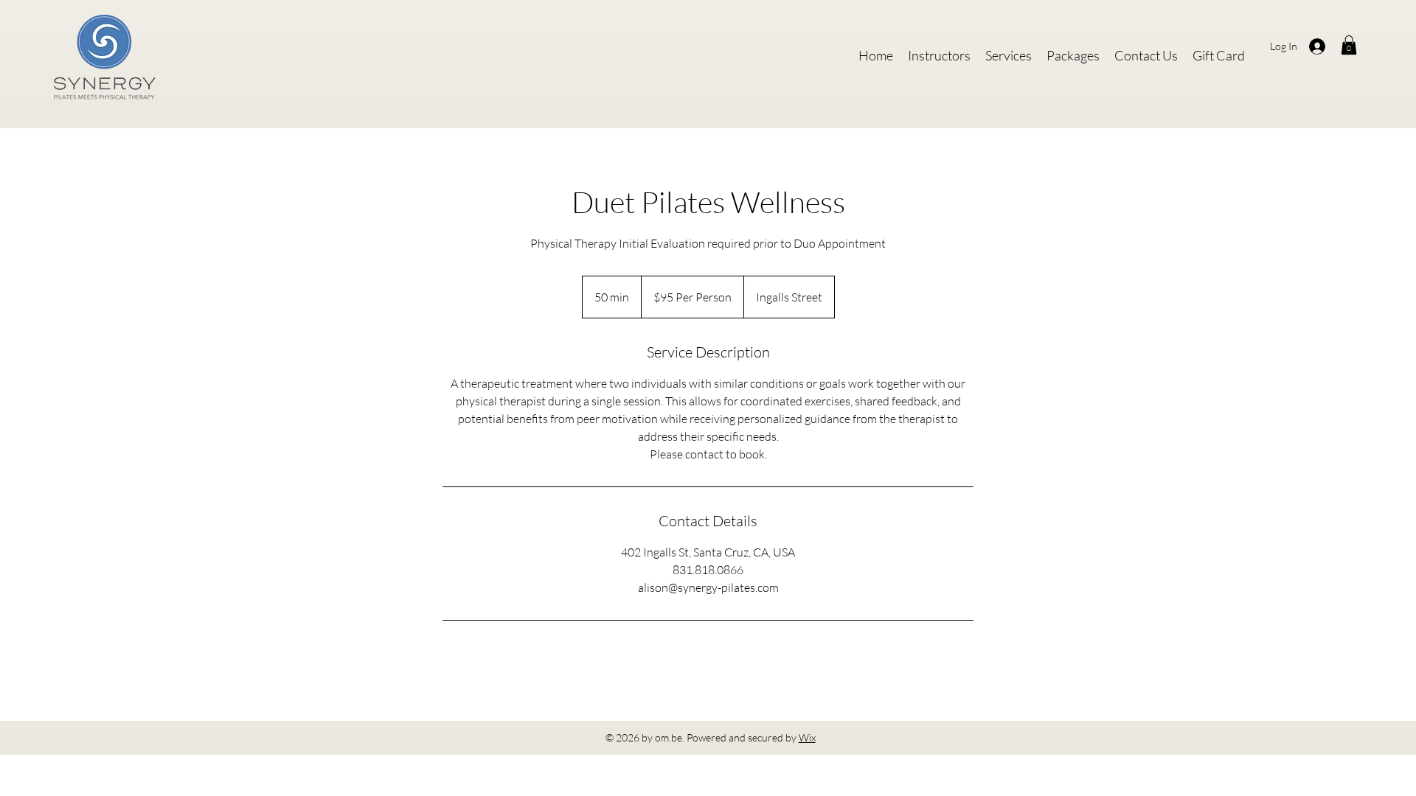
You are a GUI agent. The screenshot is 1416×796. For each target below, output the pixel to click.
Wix (807, 737)
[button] (1349, 45)
